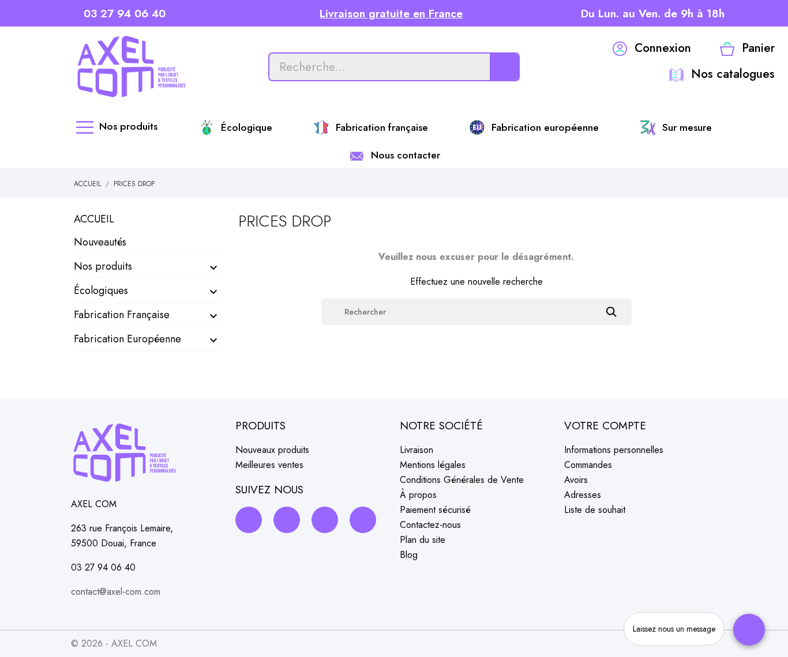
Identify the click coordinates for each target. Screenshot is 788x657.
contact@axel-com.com (115, 591)
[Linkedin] (325, 520)
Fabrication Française (122, 314)
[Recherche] (504, 67)
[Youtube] (363, 520)
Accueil (94, 219)
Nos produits (103, 266)
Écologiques (101, 290)
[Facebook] (248, 520)
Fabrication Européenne (127, 338)
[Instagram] (286, 520)
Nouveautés (100, 242)
